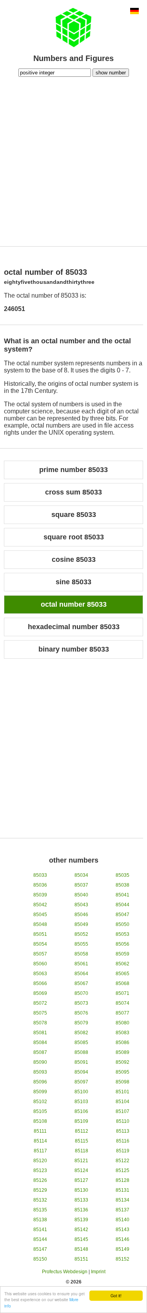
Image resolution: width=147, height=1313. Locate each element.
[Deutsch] (134, 11)
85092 (122, 1062)
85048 (40, 924)
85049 (81, 924)
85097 (81, 1082)
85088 (81, 1052)
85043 (81, 904)
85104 (122, 1101)
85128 (122, 1180)
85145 (81, 1239)
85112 (81, 1131)
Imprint (98, 1271)
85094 (81, 1072)
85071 (122, 993)
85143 (122, 1229)
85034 (81, 875)
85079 (81, 1023)
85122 (122, 1160)
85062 (122, 964)
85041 (122, 895)
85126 (40, 1180)
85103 (81, 1101)
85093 (40, 1072)
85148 (81, 1249)
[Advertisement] (73, 160)
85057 (40, 954)
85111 (40, 1131)
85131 (122, 1190)
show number (111, 73)
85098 (122, 1082)
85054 (40, 944)
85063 (40, 973)
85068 (122, 983)
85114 (40, 1141)
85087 (40, 1052)
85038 (122, 885)
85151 (81, 1259)
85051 (40, 934)
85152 (122, 1259)
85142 (81, 1229)
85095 (122, 1072)
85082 (81, 1032)
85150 (40, 1259)
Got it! (116, 1295)
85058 (81, 954)
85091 (81, 1062)
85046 (81, 914)
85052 (81, 934)
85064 (81, 973)
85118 (81, 1151)
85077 (122, 1013)
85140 (122, 1219)
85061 (81, 964)
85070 (81, 993)
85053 (122, 934)
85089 (122, 1052)
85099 (40, 1091)
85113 (122, 1131)
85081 (40, 1032)
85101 (122, 1091)
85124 (81, 1170)
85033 (40, 875)
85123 (40, 1170)
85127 (81, 1180)
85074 (122, 1003)
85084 (40, 1042)
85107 (122, 1111)
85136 (81, 1210)
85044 (122, 904)
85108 (40, 1121)
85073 (81, 1003)
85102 (40, 1101)
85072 (40, 1003)
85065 (122, 973)
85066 (40, 983)
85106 (81, 1111)
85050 (122, 924)
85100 (81, 1091)
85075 (40, 1013)
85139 (81, 1219)
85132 (40, 1200)
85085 (81, 1042)
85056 (122, 944)
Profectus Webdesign (64, 1271)
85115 (81, 1141)
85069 (40, 993)
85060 (40, 964)
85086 (122, 1042)
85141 (40, 1229)
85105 (40, 1111)
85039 (40, 895)
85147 (40, 1249)
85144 (40, 1239)
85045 (40, 914)
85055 (81, 944)
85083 (122, 1032)
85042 (40, 904)
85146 (122, 1239)
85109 (81, 1121)
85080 (122, 1023)
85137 (122, 1210)
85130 (81, 1190)
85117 (40, 1151)
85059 (122, 954)
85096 (40, 1082)
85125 (122, 1170)
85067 (81, 983)
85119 (122, 1151)
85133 (81, 1200)
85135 (40, 1210)
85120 (40, 1160)
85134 (122, 1200)
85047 (122, 914)
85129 (40, 1190)
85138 (40, 1219)
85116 (122, 1141)
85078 (40, 1023)
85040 (81, 895)
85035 (122, 875)
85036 (40, 885)
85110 (122, 1121)
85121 (81, 1160)
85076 (81, 1013)
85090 (40, 1062)
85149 (122, 1249)
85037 (81, 885)
